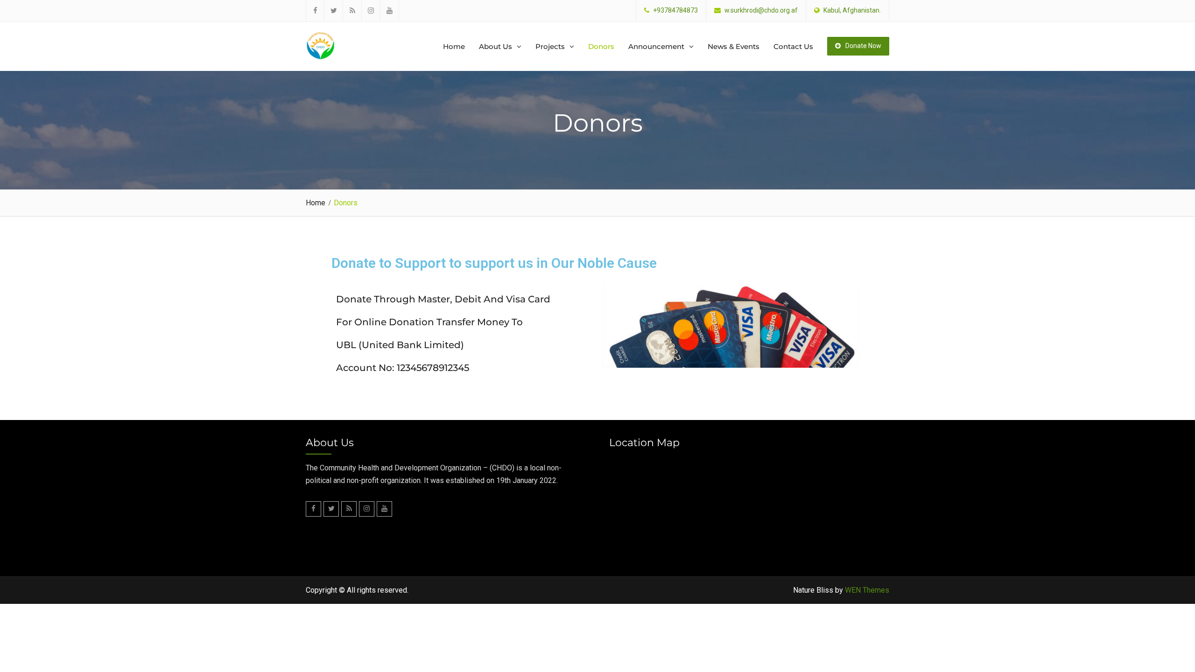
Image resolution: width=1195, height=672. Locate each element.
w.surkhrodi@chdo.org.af (761, 10)
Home (454, 46)
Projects (550, 46)
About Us (495, 46)
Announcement (656, 46)
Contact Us (793, 46)
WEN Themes (867, 590)
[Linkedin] (352, 10)
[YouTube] (389, 10)
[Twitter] (333, 10)
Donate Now (863, 45)
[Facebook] (315, 10)
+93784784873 (675, 10)
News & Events (733, 46)
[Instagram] (371, 10)
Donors (601, 46)
